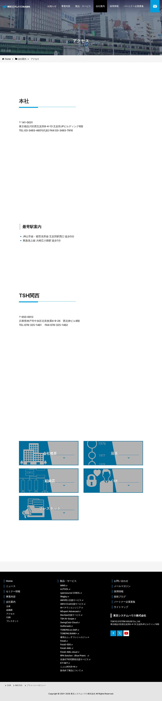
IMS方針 (18, 685)
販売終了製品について (70, 670)
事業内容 (65, 6)
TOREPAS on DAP (68, 630)
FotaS (63, 641)
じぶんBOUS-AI (67, 666)
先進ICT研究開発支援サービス (74, 659)
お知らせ (51, 6)
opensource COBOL (70, 593)
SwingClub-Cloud (69, 622)
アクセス (10, 613)
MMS (62, 585)
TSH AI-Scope (67, 618)
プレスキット (12, 621)
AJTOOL (64, 589)
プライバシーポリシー (36, 685)
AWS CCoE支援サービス (71, 604)
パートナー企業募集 (134, 6)
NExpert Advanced (69, 611)
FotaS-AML (65, 648)
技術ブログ (120, 596)
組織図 (9, 610)
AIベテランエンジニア (70, 607)
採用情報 (114, 6)
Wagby (63, 596)
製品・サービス (83, 6)
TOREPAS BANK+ (68, 633)
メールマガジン (122, 586)
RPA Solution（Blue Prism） (73, 655)
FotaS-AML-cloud (68, 652)
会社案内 (100, 6)
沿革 (8, 606)
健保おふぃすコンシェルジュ (73, 637)
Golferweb (65, 626)
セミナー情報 (13, 591)
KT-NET (64, 663)
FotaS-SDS (65, 644)
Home (9, 581)
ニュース (11, 586)
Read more (48, 459)
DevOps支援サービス (70, 615)
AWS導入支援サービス (70, 600)
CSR (8, 617)
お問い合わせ (121, 581)
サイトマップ (121, 607)
